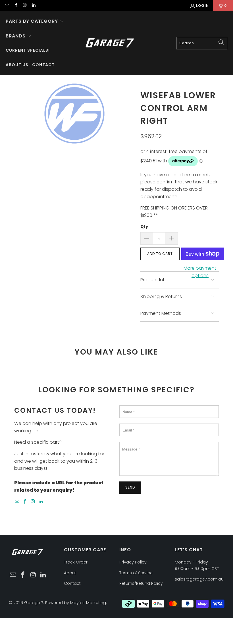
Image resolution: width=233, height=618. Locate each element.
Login (202, 5)
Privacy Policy (133, 562)
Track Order (76, 562)
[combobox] (201, 43)
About (70, 573)
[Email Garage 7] (6, 5)
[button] (35, 21)
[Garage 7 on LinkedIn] (33, 5)
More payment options (200, 272)
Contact (72, 583)
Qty (144, 226)
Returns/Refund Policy (141, 583)
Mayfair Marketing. (88, 603)
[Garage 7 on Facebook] (15, 5)
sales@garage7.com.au (199, 579)
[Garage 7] (110, 43)
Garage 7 (33, 603)
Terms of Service (136, 573)
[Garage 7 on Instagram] (24, 5)
